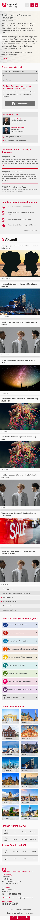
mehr (3, 58)
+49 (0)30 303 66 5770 (12, 894)
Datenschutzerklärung (15, 913)
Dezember (33, 839)
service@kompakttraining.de (25, 898)
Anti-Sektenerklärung (23, 909)
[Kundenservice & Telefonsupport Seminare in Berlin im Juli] (32, 5)
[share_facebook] (17, 918)
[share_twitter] (22, 918)
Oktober (14, 839)
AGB (11, 909)
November (24, 839)
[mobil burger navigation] (27, 5)
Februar (24, 851)
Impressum (30, 913)
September (33, 832)
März (33, 851)
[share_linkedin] (27, 918)
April (15, 858)
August (24, 832)
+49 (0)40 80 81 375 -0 (12, 881)
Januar (15, 851)
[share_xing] (12, 918)
